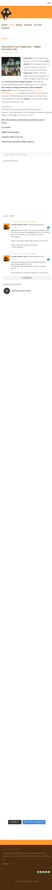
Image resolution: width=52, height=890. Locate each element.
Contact (5, 28)
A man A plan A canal (19, 225)
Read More (6, 864)
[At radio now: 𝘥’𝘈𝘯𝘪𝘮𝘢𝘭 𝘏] (26, 544)
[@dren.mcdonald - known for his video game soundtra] (26, 570)
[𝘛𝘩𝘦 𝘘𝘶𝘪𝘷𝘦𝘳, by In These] (26, 518)
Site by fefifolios (4, 885)
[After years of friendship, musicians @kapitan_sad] (26, 779)
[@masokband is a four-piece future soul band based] (26, 465)
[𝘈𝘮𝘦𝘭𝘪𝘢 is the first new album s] (26, 492)
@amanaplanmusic (36, 225)
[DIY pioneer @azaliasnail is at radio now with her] (26, 727)
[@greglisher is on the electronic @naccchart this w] (26, 387)
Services (28, 25)
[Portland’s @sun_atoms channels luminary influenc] (26, 308)
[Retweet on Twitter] (10, 222)
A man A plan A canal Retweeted (24, 221)
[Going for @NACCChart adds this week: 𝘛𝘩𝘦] (26, 674)
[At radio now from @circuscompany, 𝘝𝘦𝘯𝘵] (26, 753)
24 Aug (14, 227)
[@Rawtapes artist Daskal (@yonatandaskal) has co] (26, 439)
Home (4, 25)
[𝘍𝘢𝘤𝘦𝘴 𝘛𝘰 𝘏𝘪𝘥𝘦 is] (26, 335)
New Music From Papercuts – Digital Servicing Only (21, 47)
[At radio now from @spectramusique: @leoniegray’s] (26, 701)
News (12, 25)
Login (48, 3)
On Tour (38, 25)
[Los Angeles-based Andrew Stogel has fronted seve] (26, 361)
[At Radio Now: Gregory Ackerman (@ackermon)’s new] (26, 596)
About (19, 25)
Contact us (23, 856)
